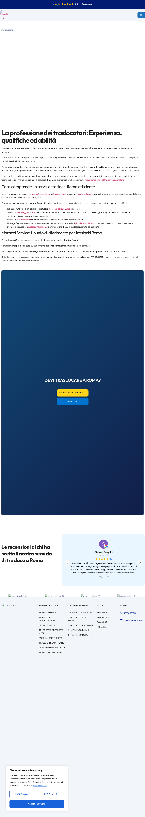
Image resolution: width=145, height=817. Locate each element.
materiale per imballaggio (60, 208)
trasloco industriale (84, 194)
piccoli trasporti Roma (85, 223)
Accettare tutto (37, 804)
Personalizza (22, 794)
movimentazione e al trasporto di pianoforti (104, 180)
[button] (140, 562)
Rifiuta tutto (50, 794)
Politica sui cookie (40, 785)
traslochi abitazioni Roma (39, 194)
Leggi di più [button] (104, 576)
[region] (37, 788)
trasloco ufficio (59, 194)
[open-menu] (141, 15)
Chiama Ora (71, 401)
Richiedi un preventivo (71, 393)
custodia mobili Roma (37, 227)
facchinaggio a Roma (26, 212)
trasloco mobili (23, 219)
